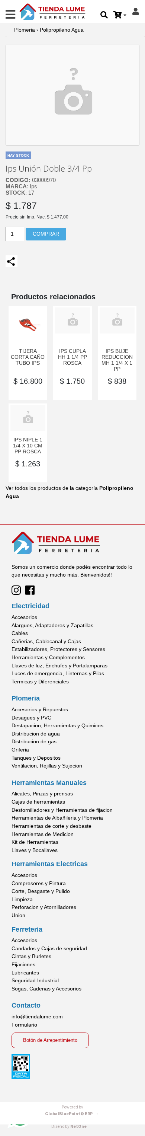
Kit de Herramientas (35, 842)
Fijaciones (23, 964)
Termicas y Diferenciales (40, 682)
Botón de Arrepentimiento (50, 1040)
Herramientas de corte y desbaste (51, 826)
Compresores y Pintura (39, 883)
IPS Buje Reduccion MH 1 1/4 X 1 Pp (117, 360)
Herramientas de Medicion (43, 834)
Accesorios (24, 617)
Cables (20, 633)
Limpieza (22, 899)
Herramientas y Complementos (48, 657)
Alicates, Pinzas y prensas (42, 794)
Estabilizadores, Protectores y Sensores (58, 649)
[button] (119, 15)
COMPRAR (46, 234)
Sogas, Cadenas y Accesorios (46, 989)
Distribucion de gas (34, 741)
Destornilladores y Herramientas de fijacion (62, 810)
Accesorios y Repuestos (40, 709)
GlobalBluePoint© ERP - (72, 1110)
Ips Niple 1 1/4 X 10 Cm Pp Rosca (27, 445)
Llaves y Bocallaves (35, 850)
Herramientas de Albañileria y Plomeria (57, 818)
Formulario (24, 1025)
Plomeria (24, 30)
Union (18, 915)
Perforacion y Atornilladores (44, 907)
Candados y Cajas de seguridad (49, 948)
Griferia (20, 750)
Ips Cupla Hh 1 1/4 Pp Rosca (72, 357)
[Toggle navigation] (10, 14)
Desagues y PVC (31, 718)
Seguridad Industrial (35, 980)
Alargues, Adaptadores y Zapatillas (52, 625)
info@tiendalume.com (37, 1016)
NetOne (69, 1126)
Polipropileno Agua (62, 30)
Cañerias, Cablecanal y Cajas (46, 641)
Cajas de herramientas (38, 802)
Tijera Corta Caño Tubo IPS (28, 357)
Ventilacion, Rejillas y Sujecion (47, 766)
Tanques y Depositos (36, 758)
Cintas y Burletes (31, 956)
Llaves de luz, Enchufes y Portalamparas (59, 665)
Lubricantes (25, 973)
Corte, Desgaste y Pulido (41, 891)
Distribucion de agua (36, 734)
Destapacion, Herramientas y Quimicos (57, 725)
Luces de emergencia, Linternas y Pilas (58, 673)
